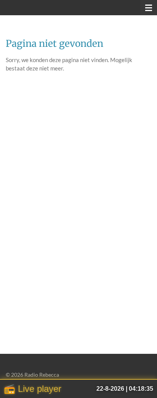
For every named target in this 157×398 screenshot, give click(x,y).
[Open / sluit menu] (148, 7)
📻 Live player (32, 389)
